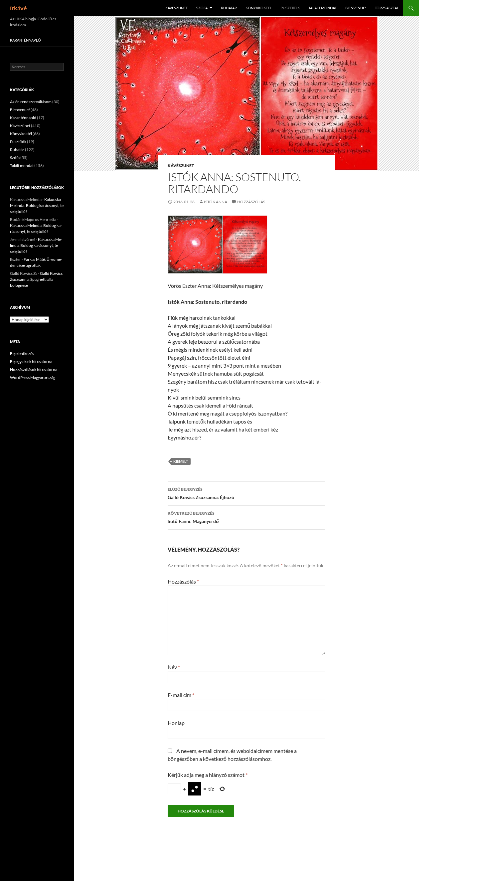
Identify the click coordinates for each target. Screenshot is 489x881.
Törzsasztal (387, 8)
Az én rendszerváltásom (31, 101)
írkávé (18, 8)
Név (174, 667)
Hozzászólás (251, 201)
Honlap (176, 723)
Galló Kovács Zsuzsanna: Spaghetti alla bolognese (36, 279)
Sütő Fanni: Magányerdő (193, 517)
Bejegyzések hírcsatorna (31, 361)
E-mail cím (181, 695)
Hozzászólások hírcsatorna (33, 369)
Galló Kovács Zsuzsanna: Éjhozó (201, 493)
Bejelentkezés (22, 353)
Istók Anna (215, 201)
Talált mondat (322, 8)
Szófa (202, 8)
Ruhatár (229, 8)
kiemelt (180, 461)
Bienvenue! (355, 8)
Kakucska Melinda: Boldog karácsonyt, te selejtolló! (37, 205)
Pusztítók (290, 8)
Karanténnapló (25, 40)
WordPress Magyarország (32, 377)
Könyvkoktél (258, 8)
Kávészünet (176, 8)
